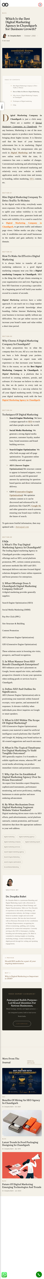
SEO (32, 179)
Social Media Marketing (11, 867)
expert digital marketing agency (14, 852)
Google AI (36, 506)
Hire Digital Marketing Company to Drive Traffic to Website (25, 86)
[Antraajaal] (5, 5)
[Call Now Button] (39, 1274)
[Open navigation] (40, 5)
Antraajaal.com (22, 527)
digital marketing (9, 837)
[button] (2, 106)
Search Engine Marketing (12, 857)
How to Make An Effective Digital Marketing (26, 91)
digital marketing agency (26, 837)
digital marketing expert (32, 842)
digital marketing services (12, 847)
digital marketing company (12, 842)
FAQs (14, 105)
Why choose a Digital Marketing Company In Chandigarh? (25, 96)
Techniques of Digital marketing (22, 101)
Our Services (22, 1023)
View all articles (31, 1062)
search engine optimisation (12, 862)
